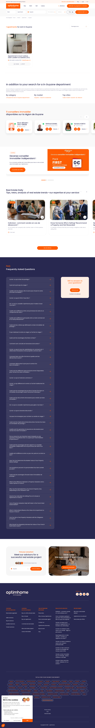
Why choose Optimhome (44, 616)
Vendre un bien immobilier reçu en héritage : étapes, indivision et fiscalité (62, 656)
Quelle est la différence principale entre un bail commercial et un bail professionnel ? (27, 318)
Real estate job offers (79, 619)
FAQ (39, 631)
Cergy (42, 690)
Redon (71, 681)
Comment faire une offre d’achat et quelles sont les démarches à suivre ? (24, 357)
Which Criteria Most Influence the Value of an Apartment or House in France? (26, 511)
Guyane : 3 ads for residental (42, 97)
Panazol (20, 687)
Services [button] (62, 5)
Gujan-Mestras (55, 681)
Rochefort (40, 681)
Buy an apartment (26, 619)
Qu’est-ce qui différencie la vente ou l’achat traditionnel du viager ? (26, 384)
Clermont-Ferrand (31, 681)
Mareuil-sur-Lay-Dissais (64, 684)
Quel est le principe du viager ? (18, 285)
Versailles (64, 681)
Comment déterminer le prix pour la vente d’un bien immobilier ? (23, 364)
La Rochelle (75, 690)
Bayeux (82, 690)
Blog (78, 1)
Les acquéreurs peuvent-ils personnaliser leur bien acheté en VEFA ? (26, 468)
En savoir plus (16, 172)
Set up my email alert (68, 567)
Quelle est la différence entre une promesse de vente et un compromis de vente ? (26, 311)
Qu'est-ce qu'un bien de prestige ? (19, 279)
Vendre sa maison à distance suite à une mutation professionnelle (63, 643)
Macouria (46, 684)
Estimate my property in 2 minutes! (78, 5)
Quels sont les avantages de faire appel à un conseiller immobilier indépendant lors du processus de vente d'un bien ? (26, 446)
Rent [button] (30, 5)
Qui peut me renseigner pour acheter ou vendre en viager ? (26, 416)
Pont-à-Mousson (20, 681)
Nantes (35, 690)
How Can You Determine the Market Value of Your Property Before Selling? (26, 461)
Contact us (41, 622)
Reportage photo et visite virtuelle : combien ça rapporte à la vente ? (62, 637)
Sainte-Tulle (44, 687)
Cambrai (11, 684)
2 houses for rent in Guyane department (17, 97)
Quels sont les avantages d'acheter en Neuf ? (22, 338)
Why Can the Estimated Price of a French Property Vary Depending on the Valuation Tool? (25, 489)
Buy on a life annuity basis (28, 613)
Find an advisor (36, 568)
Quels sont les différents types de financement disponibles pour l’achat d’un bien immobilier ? (26, 371)
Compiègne (32, 687)
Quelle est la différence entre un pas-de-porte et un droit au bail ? (27, 454)
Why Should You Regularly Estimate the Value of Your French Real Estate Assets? (27, 525)
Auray (39, 684)
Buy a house (25, 616)
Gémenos (37, 697)
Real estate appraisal (11, 613)
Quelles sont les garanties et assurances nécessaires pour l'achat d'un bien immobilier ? (26, 430)
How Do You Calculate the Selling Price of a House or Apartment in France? (24, 497)
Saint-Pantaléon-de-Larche (56, 687)
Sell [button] (36, 5)
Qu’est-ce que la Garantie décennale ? (20, 410)
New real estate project (28, 628)
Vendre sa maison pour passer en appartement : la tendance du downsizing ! (62, 624)
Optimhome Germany (44, 625)
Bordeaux (54, 684)
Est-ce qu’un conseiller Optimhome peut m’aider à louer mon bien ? (26, 304)
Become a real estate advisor (68, 1)
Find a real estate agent (44, 619)
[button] (86, 117)
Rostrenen (75, 684)
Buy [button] (25, 5)
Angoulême (24, 684)
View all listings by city (47, 700)
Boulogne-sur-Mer (69, 687)
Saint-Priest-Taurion (81, 687)
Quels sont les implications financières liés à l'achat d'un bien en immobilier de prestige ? (27, 423)
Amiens (84, 681)
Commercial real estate (28, 623)
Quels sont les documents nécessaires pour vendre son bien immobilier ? (27, 398)
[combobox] (79, 26)
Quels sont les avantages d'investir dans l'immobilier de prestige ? (25, 475)
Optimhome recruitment (80, 616)
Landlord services (10, 623)
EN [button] (87, 1)
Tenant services (10, 627)
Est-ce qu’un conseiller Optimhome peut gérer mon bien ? (26, 405)
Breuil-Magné (12, 687)
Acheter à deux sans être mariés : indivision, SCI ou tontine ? (62, 662)
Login (83, 1)
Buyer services (10, 620)
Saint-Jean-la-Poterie (13, 690)
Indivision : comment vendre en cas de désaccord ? (63, 612)
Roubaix (77, 681)
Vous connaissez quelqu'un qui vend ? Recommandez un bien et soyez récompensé (63, 618)
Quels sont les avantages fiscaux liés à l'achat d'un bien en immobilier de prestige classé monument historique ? (26, 391)
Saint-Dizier (32, 684)
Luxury (43, 5)
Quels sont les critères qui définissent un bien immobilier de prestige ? (26, 325)
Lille (26, 687)
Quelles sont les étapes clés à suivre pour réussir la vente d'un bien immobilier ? (26, 291)
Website (27, 130)
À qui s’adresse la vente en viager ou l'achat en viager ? (25, 332)
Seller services (9, 617)
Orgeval (11, 681)
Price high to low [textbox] (75, 26)
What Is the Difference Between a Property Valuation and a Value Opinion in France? (26, 482)
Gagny (17, 684)
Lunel (68, 690)
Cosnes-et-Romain (59, 690)
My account (41, 628)
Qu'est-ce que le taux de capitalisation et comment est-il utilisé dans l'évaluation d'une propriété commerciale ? (26, 350)
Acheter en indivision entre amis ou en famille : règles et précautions (63, 630)
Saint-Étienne (49, 690)
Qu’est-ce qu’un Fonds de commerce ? (20, 377)
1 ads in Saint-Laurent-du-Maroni (72, 97)
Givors (82, 684)
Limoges (47, 681)
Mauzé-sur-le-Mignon (26, 690)
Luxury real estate (26, 631)
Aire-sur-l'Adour (56, 697)
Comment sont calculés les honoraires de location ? (24, 343)
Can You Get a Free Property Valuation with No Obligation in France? (26, 518)
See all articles (47, 248)
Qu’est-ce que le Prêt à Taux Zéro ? (19, 298)
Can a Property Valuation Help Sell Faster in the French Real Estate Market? (26, 504)
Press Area (41, 613)
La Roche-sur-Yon (46, 697)
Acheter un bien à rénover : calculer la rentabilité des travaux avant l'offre (63, 649)
